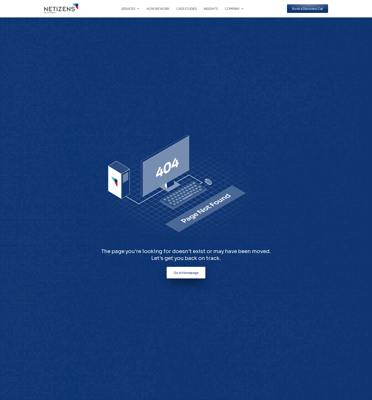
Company (232, 9)
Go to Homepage (186, 273)
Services (128, 9)
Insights (211, 9)
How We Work (158, 9)
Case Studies (186, 9)
